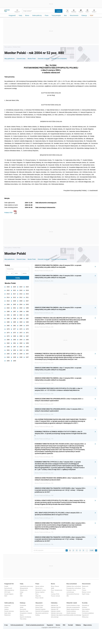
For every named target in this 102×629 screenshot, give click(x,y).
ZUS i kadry (7, 592)
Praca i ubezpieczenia (56, 590)
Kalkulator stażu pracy (56, 613)
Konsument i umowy (40, 590)
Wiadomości (85, 586)
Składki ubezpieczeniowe (73, 609)
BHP (21, 594)
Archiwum (84, 607)
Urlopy (21, 592)
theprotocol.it (85, 615)
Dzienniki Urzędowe (43, 58)
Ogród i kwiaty (85, 594)
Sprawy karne (38, 588)
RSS (64, 625)
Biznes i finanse (55, 586)
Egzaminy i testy (24, 611)
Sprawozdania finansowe (73, 594)
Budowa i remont (86, 592)
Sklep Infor (38, 596)
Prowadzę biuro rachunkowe (74, 588)
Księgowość (12, 15)
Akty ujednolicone (9, 58)
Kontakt (70, 625)
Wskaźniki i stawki (72, 603)
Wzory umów (85, 611)
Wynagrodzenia (24, 588)
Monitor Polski (16, 47)
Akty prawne (38, 603)
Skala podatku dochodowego (74, 615)
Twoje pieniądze (56, 15)
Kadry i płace (7, 613)
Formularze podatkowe (88, 613)
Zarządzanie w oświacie (26, 613)
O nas (6, 625)
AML (68, 596)
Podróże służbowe (71, 611)
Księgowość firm (9, 583)
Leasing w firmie (55, 594)
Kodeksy (37, 615)
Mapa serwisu (88, 625)
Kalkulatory (54, 603)
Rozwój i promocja (9, 611)
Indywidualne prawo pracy (26, 586)
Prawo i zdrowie (39, 597)
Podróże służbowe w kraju (73, 605)
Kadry (20, 15)
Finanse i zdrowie (55, 596)
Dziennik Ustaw (21, 58)
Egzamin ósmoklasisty (25, 617)
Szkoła (21, 607)
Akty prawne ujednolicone (41, 613)
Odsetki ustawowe (71, 613)
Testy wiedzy (23, 618)
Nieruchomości (74, 15)
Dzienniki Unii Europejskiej (59, 58)
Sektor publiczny (37, 15)
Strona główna (8, 47)
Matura (22, 615)
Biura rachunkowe (72, 583)
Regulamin (50, 625)
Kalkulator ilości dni (56, 607)
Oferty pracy (85, 617)
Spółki (52, 588)
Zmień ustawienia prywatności (35, 625)
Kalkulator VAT (54, 609)
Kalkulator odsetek (55, 611)
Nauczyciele (23, 609)
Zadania (6, 609)
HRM (21, 596)
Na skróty (84, 603)
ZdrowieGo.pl (85, 605)
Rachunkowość (8, 588)
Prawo (46, 15)
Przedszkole (23, 605)
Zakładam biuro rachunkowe (74, 586)
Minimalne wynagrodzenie (73, 607)
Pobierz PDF (8, 212)
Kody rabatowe (86, 609)
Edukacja (84, 15)
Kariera (58, 625)
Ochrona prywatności (17, 625)
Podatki (6, 586)
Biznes (27, 15)
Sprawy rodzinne (39, 586)
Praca (36, 594)
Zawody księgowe (8, 594)
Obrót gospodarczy (9, 590)
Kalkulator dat (54, 605)
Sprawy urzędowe (39, 592)
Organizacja (7, 605)
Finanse (84, 590)
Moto (65, 15)
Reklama (78, 625)
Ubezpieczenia (23, 590)
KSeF (91, 15)
